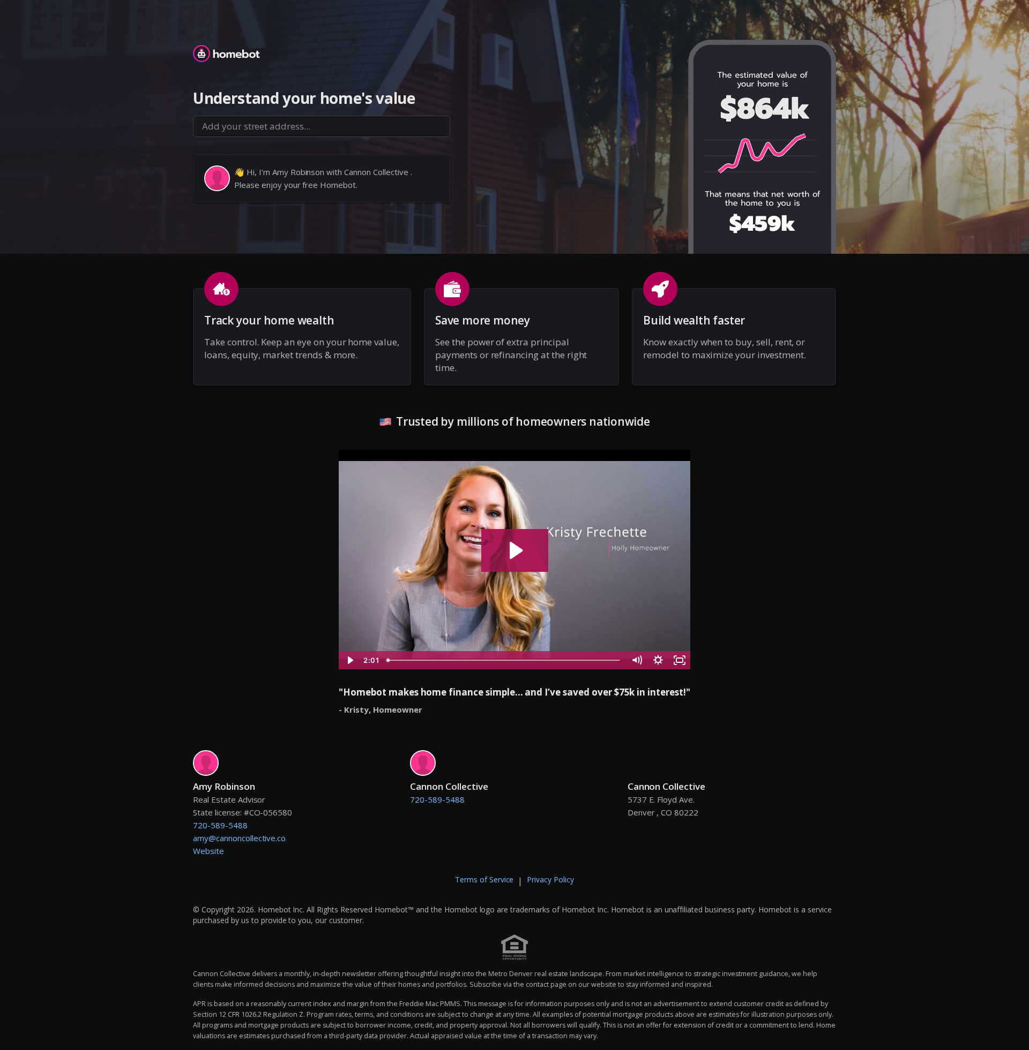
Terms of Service (484, 879)
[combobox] (321, 126)
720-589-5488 (220, 825)
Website (208, 850)
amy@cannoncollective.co (239, 838)
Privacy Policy (550, 879)
